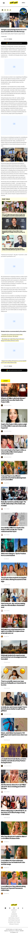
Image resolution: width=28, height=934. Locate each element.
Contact (14, 910)
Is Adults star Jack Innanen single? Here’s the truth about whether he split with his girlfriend (14, 709)
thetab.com (11, 929)
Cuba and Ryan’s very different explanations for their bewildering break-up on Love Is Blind (13, 478)
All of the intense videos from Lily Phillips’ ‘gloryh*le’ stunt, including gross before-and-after (13, 786)
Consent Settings (14, 922)
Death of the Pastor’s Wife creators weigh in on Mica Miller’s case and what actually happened (14, 426)
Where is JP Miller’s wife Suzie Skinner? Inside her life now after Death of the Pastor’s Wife (13, 400)
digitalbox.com (15, 932)
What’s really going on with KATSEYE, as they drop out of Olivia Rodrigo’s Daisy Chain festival (13, 812)
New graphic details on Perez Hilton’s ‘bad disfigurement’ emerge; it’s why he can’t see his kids (13, 232)
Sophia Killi (6, 39)
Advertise (14, 916)
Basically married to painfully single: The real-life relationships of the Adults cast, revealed (13, 503)
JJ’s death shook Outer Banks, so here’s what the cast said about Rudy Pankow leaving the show (13, 760)
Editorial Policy (14, 918)
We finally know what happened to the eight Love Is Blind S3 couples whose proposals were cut (13, 631)
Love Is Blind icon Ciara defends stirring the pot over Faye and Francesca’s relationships (13, 888)
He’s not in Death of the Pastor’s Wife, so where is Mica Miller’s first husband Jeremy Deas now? (13, 452)
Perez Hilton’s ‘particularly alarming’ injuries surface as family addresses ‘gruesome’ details (13, 249)
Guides (10, 39)
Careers (14, 914)
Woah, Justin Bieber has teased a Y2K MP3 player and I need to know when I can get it (14, 735)
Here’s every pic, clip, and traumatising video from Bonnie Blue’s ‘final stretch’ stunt (13, 605)
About (14, 912)
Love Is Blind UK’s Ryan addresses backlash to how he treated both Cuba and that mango (13, 862)
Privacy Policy (14, 924)
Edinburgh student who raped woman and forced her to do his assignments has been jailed (14, 657)
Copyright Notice (14, 920)
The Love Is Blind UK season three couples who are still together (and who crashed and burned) (13, 215)
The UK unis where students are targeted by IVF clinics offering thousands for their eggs (13, 579)
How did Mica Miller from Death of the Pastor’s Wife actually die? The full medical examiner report (12, 529)
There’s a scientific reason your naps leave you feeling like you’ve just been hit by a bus (13, 683)
